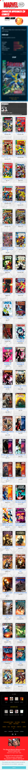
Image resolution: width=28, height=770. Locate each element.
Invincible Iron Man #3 (7, 661)
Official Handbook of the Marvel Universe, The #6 (7, 249)
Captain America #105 (20, 155)
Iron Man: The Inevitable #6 (7, 386)
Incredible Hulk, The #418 (7, 317)
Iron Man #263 (20, 270)
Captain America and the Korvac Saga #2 (7, 524)
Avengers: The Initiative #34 (7, 478)
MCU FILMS (13, 726)
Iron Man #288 (7, 293)
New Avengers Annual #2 (20, 386)
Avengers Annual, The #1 (7, 156)
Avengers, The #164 (20, 224)
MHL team (8, 760)
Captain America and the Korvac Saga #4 (20, 524)
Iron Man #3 (20, 316)
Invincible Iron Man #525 (7, 639)
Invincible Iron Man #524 (20, 616)
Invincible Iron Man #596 (7, 685)
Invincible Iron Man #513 (7, 593)
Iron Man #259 (7, 270)
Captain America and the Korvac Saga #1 (20, 501)
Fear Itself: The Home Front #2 (7, 547)
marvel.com (22, 731)
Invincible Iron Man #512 (20, 570)
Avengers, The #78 (8, 178)
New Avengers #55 (20, 408)
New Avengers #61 (20, 431)
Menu (3, 0)
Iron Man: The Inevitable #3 (7, 363)
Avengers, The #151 (8, 201)
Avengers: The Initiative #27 (7, 432)
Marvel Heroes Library (13, 749)
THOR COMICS (16, 723)
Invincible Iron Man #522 (7, 616)
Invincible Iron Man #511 (7, 569)
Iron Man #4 (7, 339)
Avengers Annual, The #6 (20, 202)
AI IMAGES (4, 726)
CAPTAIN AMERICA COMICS (8, 722)
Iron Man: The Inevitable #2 (20, 340)
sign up (6, 731)
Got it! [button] (14, 767)
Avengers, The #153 (8, 224)
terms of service (16, 731)
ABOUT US (19, 726)
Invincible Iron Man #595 (20, 662)
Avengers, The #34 (7, 132)
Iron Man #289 (20, 293)
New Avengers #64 (8, 500)
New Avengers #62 (20, 454)
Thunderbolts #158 (20, 546)
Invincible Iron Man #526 (20, 639)
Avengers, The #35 (20, 132)
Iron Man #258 (20, 247)
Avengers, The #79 (20, 178)
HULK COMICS (17, 722)
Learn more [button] (20, 764)
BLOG (9, 726)
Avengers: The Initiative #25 (7, 409)
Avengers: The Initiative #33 (7, 455)
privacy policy (11, 731)
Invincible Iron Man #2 (20, 684)
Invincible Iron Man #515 (20, 592)
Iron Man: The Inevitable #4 (20, 363)
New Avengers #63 (20, 477)
